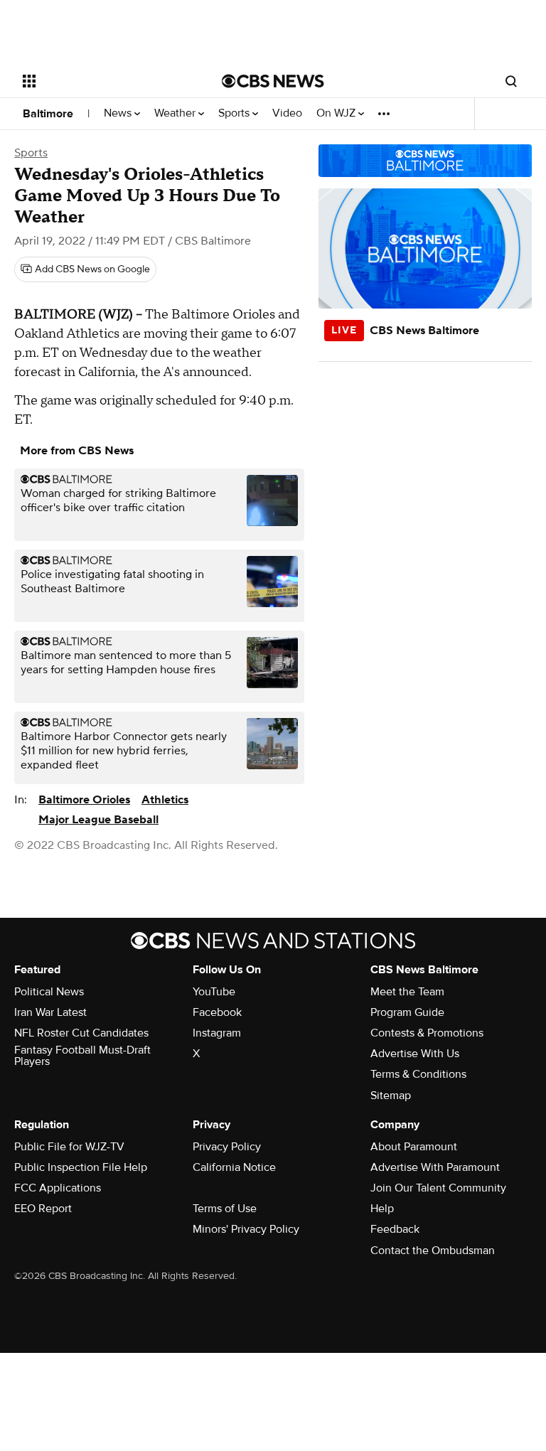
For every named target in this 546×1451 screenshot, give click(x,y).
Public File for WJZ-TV (69, 1146)
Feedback (394, 1229)
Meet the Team (407, 991)
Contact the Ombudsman (432, 1250)
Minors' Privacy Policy (246, 1229)
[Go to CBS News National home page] (273, 81)
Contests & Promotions (426, 1033)
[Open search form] (511, 81)
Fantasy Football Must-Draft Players (82, 1055)
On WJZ (337, 113)
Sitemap (390, 1095)
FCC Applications (57, 1188)
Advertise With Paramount (435, 1167)
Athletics (164, 800)
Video (287, 113)
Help (382, 1208)
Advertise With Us (414, 1053)
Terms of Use (225, 1208)
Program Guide (407, 1012)
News (119, 113)
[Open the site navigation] (106, 81)
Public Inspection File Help (80, 1167)
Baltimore (48, 114)
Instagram (217, 1033)
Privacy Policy (227, 1146)
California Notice (234, 1167)
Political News (49, 991)
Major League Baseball (98, 820)
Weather (176, 113)
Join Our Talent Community (438, 1188)
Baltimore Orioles (84, 800)
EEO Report (43, 1208)
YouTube (214, 991)
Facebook (217, 1012)
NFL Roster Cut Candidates (81, 1033)
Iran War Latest (50, 1012)
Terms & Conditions (418, 1074)
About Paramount (413, 1146)
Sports (235, 113)
